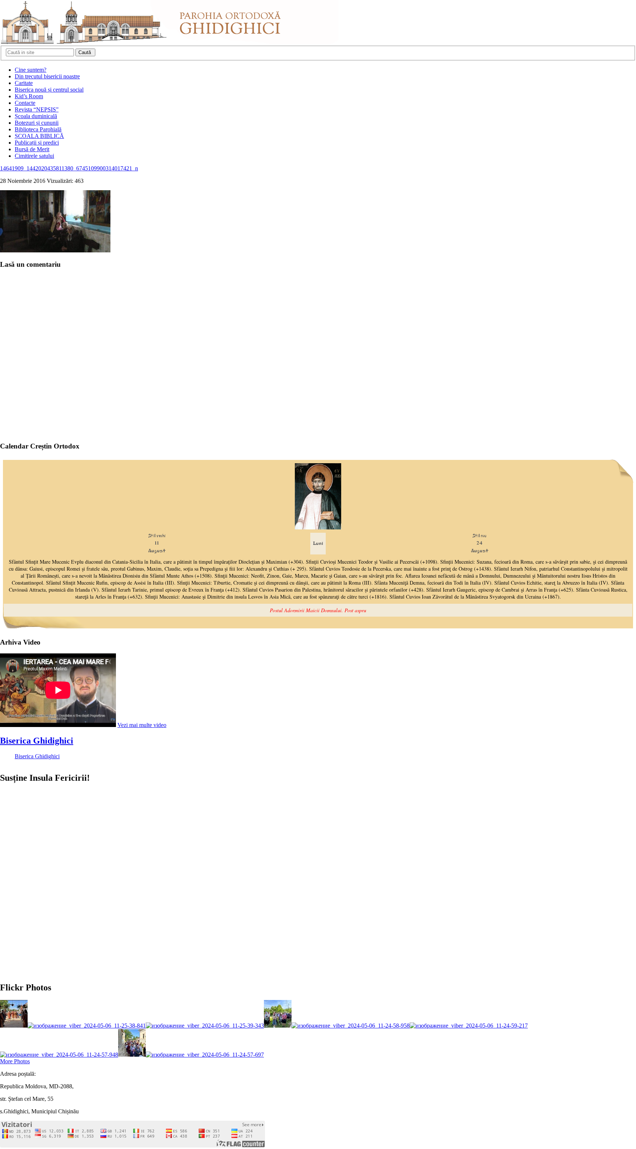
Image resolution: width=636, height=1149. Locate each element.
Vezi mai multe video (141, 725)
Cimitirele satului (34, 156)
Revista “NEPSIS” (37, 109)
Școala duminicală (36, 116)
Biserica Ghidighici (36, 740)
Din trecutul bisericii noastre (47, 76)
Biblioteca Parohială (38, 129)
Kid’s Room (29, 96)
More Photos (15, 1061)
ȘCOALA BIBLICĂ (39, 136)
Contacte (25, 103)
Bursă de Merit (32, 149)
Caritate (24, 83)
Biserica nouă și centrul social (49, 89)
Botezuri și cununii (37, 123)
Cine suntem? (30, 70)
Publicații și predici (37, 142)
